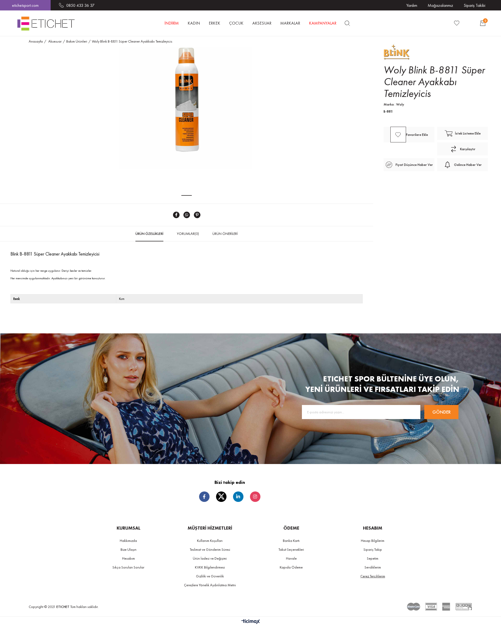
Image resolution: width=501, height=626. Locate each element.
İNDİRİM (172, 23)
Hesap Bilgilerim (372, 540)
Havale (291, 558)
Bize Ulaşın (128, 549)
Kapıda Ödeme (291, 567)
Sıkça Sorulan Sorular (128, 567)
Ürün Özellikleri (149, 233)
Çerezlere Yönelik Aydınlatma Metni (210, 585)
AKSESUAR (261, 23)
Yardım (411, 5)
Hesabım (128, 558)
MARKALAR (290, 23)
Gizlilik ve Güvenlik (210, 576)
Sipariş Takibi (474, 5)
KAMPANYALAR (322, 23)
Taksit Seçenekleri (291, 549)
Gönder (441, 412)
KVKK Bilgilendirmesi (210, 567)
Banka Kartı (291, 540)
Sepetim (372, 558)
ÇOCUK (236, 23)
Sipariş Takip (372, 549)
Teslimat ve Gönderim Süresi (210, 549)
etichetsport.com (25, 5)
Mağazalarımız (440, 5)
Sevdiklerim (373, 567)
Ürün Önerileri (225, 233)
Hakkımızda (128, 540)
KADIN (194, 23)
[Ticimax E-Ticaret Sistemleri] (250, 622)
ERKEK (214, 23)
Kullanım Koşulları (210, 540)
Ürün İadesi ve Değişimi (210, 558)
